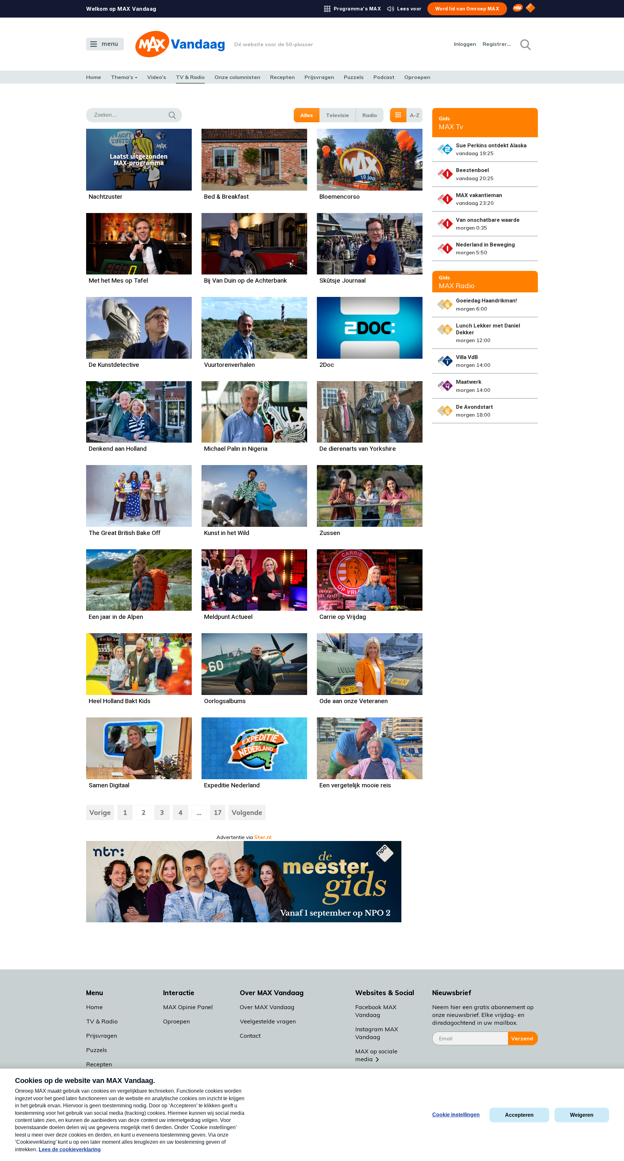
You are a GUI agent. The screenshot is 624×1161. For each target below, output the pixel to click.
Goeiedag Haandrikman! (486, 301)
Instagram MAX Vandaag (376, 1033)
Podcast (384, 77)
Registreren (497, 44)
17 (218, 812)
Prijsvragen (319, 77)
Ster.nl (262, 837)
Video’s (156, 77)
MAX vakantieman (479, 195)
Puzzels (354, 77)
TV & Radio (190, 77)
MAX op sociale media (376, 1055)
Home (93, 77)
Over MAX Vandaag (267, 1007)
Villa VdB (467, 357)
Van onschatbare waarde (488, 220)
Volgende (247, 812)
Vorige (100, 812)
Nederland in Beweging (485, 245)
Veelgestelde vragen (268, 1021)
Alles (306, 115)
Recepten (282, 77)
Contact (250, 1035)
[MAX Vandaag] (180, 44)
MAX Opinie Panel (188, 1007)
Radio (369, 115)
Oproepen (417, 77)
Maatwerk (468, 382)
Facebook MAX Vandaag (375, 1011)
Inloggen (465, 44)
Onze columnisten (237, 77)
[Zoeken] (524, 44)
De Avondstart (474, 407)
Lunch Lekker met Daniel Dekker (488, 329)
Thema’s (122, 77)
